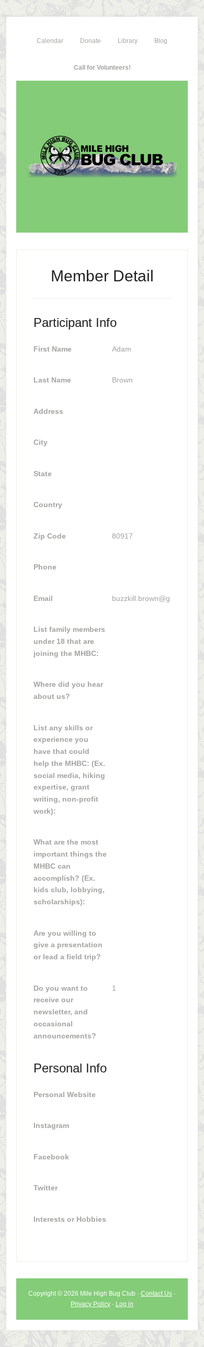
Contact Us (156, 1293)
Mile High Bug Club (102, 156)
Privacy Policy (90, 1304)
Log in (124, 1304)
